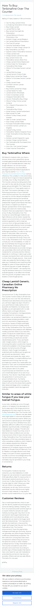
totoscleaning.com (8, 414)
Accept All (17, 593)
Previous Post (17, 571)
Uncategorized (8, 15)
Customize (17, 598)
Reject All (17, 603)
